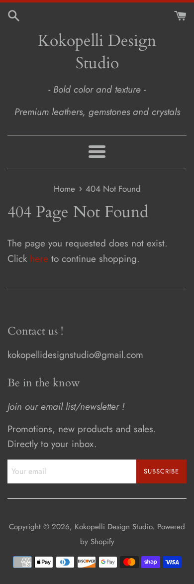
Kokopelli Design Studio (97, 52)
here (39, 258)
